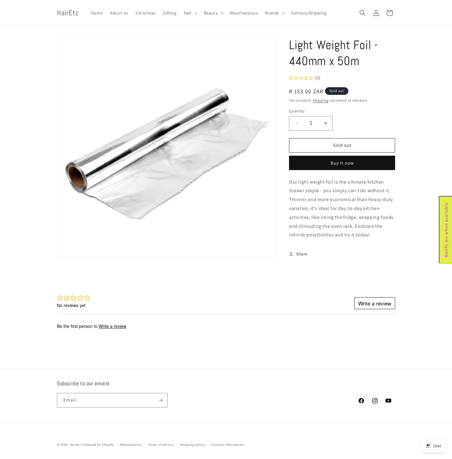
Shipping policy (192, 444)
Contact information (227, 444)
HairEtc (75, 444)
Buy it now (342, 163)
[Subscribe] (160, 400)
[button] (190, 12)
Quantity (296, 111)
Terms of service (161, 444)
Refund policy (131, 444)
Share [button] (301, 254)
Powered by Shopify (98, 444)
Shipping (320, 100)
